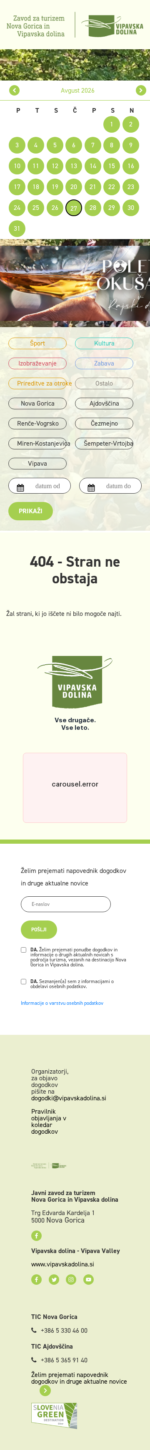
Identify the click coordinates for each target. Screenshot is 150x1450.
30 (131, 207)
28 (93, 207)
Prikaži (30, 511)
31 (17, 228)
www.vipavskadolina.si (62, 1264)
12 (55, 165)
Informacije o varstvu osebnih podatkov (62, 1003)
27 (73, 208)
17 (17, 186)
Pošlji (39, 929)
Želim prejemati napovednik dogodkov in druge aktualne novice (79, 1378)
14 (93, 165)
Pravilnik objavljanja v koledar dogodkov (48, 1121)
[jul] (14, 90)
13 (73, 165)
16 (131, 165)
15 (111, 165)
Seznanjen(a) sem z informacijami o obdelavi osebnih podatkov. (72, 984)
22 (111, 186)
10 (17, 165)
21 (93, 186)
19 (55, 186)
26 (55, 207)
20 (73, 186)
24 (17, 207)
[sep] (141, 90)
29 (111, 207)
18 (35, 186)
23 (131, 186)
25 (35, 207)
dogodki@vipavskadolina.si (68, 1098)
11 (35, 165)
